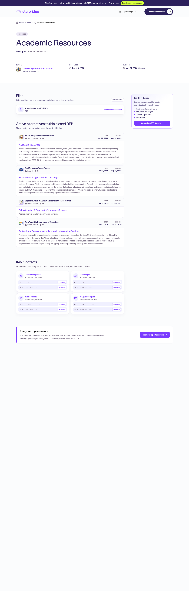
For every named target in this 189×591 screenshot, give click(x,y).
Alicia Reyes (85, 275)
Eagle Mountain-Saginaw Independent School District (48, 201)
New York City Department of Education (41, 222)
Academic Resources (29, 145)
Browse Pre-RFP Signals (151, 123)
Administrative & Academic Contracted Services (43, 210)
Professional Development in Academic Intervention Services (49, 231)
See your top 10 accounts (153, 335)
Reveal (63, 282)
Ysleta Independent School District (39, 136)
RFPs (29, 23)
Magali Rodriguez (87, 297)
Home (21, 23)
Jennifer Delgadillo (33, 275)
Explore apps (127, 12)
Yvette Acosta (31, 297)
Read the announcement (132, 3)
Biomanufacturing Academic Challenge (38, 177)
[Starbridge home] (27, 12)
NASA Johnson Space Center (37, 168)
